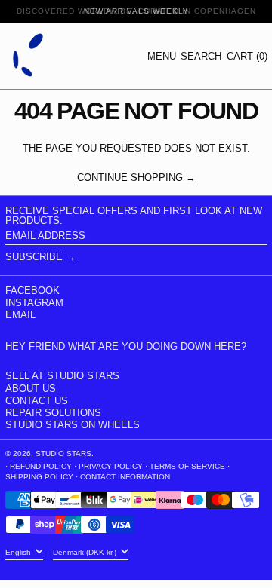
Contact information (125, 477)
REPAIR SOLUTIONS (53, 412)
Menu (161, 56)
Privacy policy (111, 466)
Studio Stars (63, 453)
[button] (201, 56)
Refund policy (41, 466)
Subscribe (34, 256)
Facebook (32, 291)
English (19, 552)
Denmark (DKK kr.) (86, 552)
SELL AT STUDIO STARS (62, 375)
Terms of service (187, 466)
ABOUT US (30, 388)
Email (20, 315)
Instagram (34, 303)
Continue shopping (130, 178)
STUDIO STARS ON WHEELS (72, 424)
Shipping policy (39, 477)
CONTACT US (36, 400)
